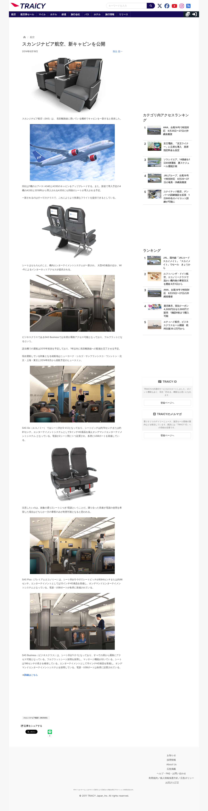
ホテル (53, 14)
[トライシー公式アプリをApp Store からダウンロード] (27, 770)
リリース (123, 14)
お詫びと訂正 (172, 782)
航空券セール (27, 14)
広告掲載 (171, 768)
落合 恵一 (118, 51)
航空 (13, 14)
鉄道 (64, 14)
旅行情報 (109, 14)
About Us (171, 764)
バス (87, 14)
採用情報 (171, 759)
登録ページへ (167, 402)
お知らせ (171, 755)
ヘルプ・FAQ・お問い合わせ (171, 773)
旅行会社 (75, 14)
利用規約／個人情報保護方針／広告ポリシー (171, 778)
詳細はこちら (31, 674)
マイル (42, 14)
